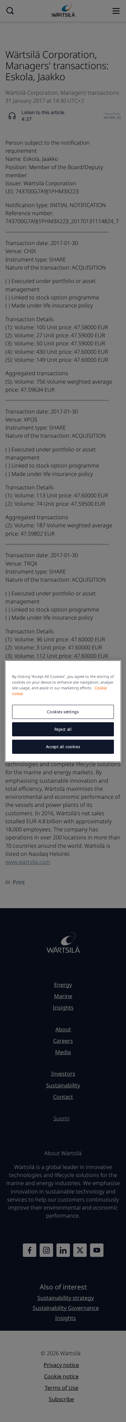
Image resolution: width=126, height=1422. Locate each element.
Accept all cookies (63, 746)
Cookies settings (63, 711)
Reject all (63, 729)
